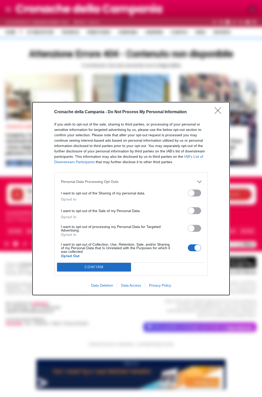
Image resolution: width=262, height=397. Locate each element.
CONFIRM (94, 267)
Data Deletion (102, 285)
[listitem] (131, 181)
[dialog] (131, 198)
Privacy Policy (160, 285)
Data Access (131, 285)
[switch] (194, 193)
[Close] (219, 112)
